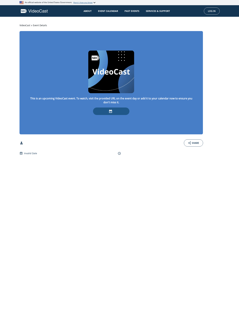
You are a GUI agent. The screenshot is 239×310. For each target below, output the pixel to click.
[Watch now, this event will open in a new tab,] (111, 111)
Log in (212, 11)
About (88, 11)
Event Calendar (108, 11)
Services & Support (158, 11)
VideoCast (25, 25)
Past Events (132, 11)
